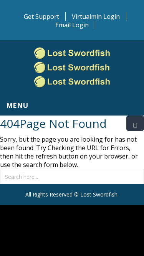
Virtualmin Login (96, 16)
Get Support (41, 16)
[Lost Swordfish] (72, 67)
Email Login (72, 25)
